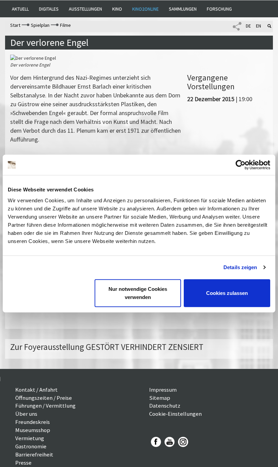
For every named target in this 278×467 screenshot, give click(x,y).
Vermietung (29, 438)
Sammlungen (183, 9)
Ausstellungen (85, 9)
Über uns (26, 413)
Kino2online (145, 9)
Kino (117, 9)
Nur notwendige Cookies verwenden (137, 293)
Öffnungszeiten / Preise (43, 397)
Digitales (49, 9)
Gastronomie (30, 446)
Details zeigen (240, 267)
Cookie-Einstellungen (175, 413)
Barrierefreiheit (34, 454)
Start (15, 25)
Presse (23, 462)
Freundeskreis (32, 422)
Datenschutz (164, 405)
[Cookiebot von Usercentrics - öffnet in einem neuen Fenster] (240, 165)
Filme (65, 25)
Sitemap (159, 397)
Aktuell (20, 9)
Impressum (163, 389)
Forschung (219, 9)
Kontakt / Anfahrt (36, 389)
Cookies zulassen (227, 293)
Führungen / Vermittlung (45, 405)
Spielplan (40, 25)
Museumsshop (32, 430)
